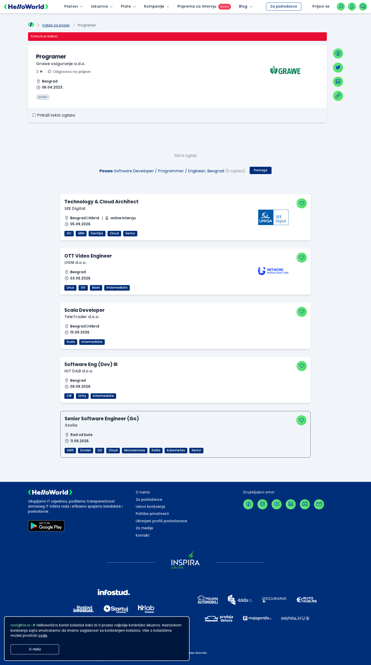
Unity (82, 396)
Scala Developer (84, 310)
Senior (130, 233)
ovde (42, 635)
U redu (35, 649)
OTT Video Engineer (88, 256)
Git (69, 233)
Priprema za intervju (197, 6)
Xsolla (71, 425)
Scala (71, 342)
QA (99, 450)
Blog (243, 6)
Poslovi (71, 6)
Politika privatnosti (152, 513)
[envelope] (319, 504)
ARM (81, 233)
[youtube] (277, 504)
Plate (126, 6)
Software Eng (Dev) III (90, 364)
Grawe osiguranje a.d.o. (60, 64)
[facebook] (338, 53)
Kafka (156, 450)
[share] (338, 96)
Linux (70, 288)
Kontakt (143, 535)
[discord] (305, 504)
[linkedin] (338, 82)
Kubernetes (176, 450)
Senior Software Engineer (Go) (102, 418)
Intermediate (117, 288)
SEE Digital (74, 208)
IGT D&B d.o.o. (78, 371)
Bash (96, 288)
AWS (70, 450)
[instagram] (262, 504)
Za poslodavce (283, 6)
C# (69, 396)
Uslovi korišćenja (150, 506)
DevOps (97, 233)
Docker (85, 450)
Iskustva (99, 6)
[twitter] (338, 68)
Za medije (144, 528)
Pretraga (260, 170)
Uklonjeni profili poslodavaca (161, 521)
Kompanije (154, 6)
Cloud (114, 233)
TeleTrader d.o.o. (81, 317)
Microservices (134, 450)
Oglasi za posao (56, 25)
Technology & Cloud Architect (101, 201)
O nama (143, 492)
